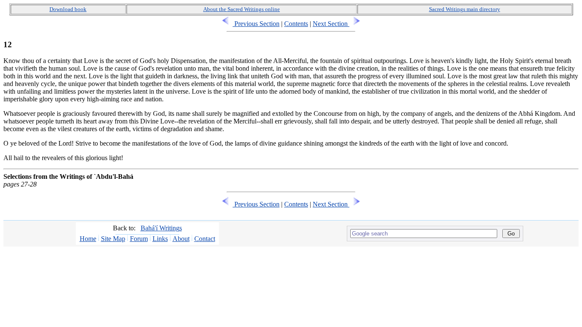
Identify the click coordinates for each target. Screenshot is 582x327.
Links (160, 238)
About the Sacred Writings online (241, 9)
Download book (67, 9)
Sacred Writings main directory (464, 9)
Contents (296, 23)
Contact (204, 238)
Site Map (113, 238)
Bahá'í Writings (161, 228)
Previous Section (256, 23)
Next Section (331, 23)
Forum (139, 238)
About (181, 238)
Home (88, 238)
